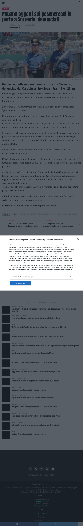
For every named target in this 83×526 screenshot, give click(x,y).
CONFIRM (20, 283)
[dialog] (41, 263)
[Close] (79, 240)
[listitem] (41, 277)
